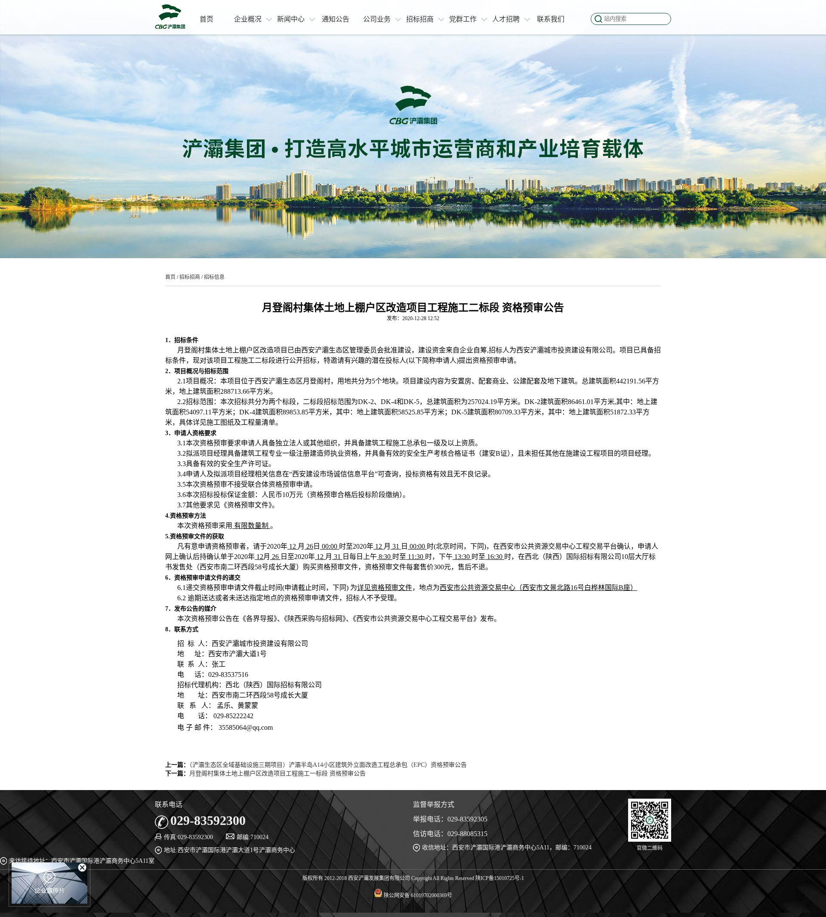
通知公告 (335, 19)
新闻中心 (291, 19)
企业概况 (248, 19)
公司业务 (377, 19)
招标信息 (214, 277)
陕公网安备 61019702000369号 (417, 895)
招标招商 (420, 19)
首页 (206, 19)
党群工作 (463, 19)
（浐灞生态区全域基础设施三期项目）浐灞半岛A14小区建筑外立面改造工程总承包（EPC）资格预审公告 (328, 765)
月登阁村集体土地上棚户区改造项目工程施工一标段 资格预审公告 (277, 773)
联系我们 (550, 19)
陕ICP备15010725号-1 (499, 878)
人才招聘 (506, 19)
